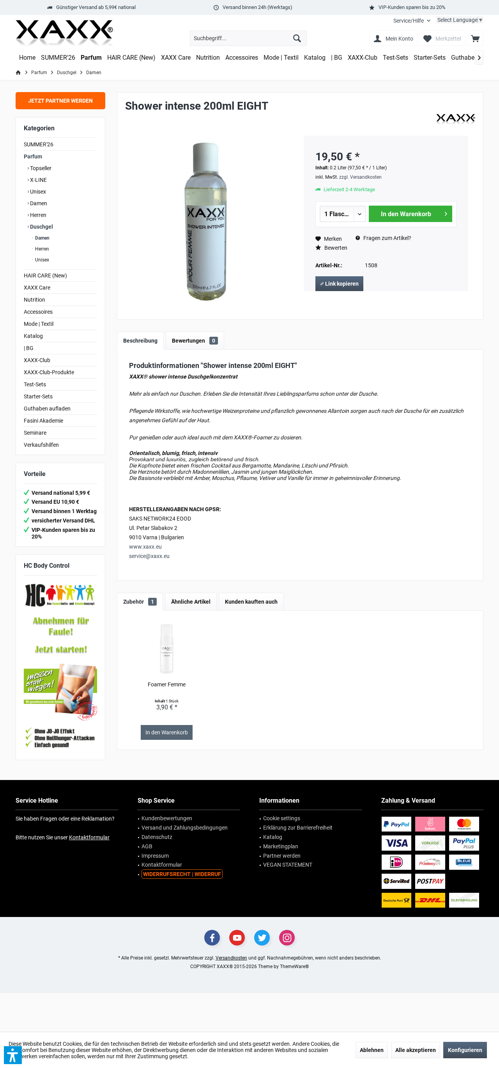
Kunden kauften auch (251, 602)
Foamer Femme (167, 684)
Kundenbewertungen (167, 818)
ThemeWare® (294, 966)
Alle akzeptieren (415, 1050)
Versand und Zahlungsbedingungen (185, 828)
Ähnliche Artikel (191, 602)
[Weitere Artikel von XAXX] (455, 119)
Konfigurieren (465, 1050)
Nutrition (34, 300)
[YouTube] (237, 937)
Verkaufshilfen (41, 445)
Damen (38, 203)
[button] (13, 1055)
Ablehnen (372, 1050)
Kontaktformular (89, 837)
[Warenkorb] (475, 38)
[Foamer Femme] (167, 649)
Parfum (33, 156)
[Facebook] (212, 937)
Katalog (33, 336)
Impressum (155, 856)
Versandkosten (231, 958)
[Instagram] (287, 937)
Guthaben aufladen (47, 408)
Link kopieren (341, 284)
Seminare (35, 433)
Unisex (37, 191)
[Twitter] (262, 937)
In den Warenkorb (405, 214)
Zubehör (138, 602)
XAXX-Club (37, 360)
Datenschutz (157, 837)
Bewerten (335, 248)
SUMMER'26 (38, 144)
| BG (29, 348)
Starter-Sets (38, 396)
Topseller (40, 168)
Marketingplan (280, 846)
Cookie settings (281, 818)
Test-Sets (35, 384)
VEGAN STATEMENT (287, 865)
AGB (147, 846)
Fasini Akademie (43, 421)
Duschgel (41, 227)
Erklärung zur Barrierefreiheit (298, 828)
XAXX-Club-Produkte (49, 372)
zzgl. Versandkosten (360, 177)
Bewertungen (193, 341)
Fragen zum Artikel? (386, 238)
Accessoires (38, 312)
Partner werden (282, 856)
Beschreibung (140, 341)
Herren (37, 215)
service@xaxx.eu (149, 556)
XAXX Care (37, 287)
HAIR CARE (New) (45, 275)
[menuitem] (412, 21)
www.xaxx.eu (145, 547)
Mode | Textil (38, 324)
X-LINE (38, 180)
